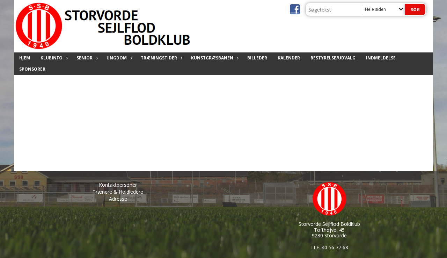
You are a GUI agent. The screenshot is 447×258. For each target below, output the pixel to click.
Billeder (257, 58)
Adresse (118, 198)
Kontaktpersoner (118, 184)
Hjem (24, 58)
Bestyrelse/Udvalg (333, 58)
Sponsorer (32, 69)
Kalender (289, 58)
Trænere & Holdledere (118, 191)
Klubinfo (52, 58)
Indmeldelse (381, 58)
